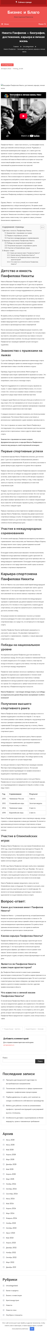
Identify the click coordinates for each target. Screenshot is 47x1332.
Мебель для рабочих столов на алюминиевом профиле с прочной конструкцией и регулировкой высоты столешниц (24, 1109)
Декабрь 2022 (11, 1247)
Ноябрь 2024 (11, 1184)
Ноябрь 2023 (11, 1223)
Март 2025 (10, 1179)
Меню (6, 24)
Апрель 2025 (11, 1174)
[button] (41, 227)
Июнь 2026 (10, 1145)
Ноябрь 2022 (11, 1252)
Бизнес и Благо (23, 13)
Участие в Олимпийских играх (18, 248)
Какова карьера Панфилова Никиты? (23, 255)
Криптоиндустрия (12, 1300)
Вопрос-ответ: (9, 250)
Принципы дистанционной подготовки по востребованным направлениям (21, 1082)
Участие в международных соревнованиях (23, 238)
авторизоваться (8, 1045)
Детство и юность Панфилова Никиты (17, 230)
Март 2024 (10, 1213)
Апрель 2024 (11, 1208)
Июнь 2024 (10, 1198)
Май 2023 (9, 1238)
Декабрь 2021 (11, 1267)
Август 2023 (10, 1233)
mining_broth (18, 69)
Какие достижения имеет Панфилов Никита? (25, 253)
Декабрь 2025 (11, 1164)
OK (32, 1329)
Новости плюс (11, 1310)
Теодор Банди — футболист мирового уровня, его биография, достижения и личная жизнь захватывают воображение (13, 1029)
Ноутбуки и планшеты (14, 1315)
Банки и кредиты (12, 1290)
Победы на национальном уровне (19, 243)
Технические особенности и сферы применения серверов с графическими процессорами (24, 1090)
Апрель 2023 (11, 1243)
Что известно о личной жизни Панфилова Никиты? (24, 263)
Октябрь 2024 (11, 1189)
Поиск (41, 24)
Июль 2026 (10, 1140)
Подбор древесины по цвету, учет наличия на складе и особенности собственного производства (25, 1099)
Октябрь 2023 (11, 1228)
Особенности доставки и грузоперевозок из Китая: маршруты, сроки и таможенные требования (25, 1120)
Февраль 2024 (11, 1218)
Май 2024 (10, 1203)
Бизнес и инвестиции (14, 1295)
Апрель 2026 (11, 1154)
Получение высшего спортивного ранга (22, 246)
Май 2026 (10, 1150)
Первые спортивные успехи (17, 236)
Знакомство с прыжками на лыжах (19, 233)
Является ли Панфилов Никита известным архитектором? (25, 258)
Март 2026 (10, 1159)
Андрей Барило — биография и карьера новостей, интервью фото (36, 1029)
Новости (9, 1305)
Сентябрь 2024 (12, 1194)
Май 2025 (9, 1169)
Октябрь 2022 (11, 1257)
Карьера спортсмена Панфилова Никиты (19, 240)
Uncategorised (7, 65)
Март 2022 (10, 1262)
